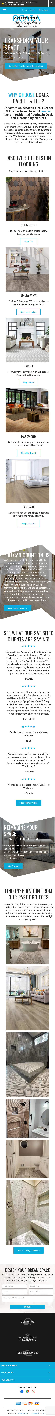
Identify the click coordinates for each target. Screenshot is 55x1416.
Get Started (13, 866)
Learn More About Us (17, 608)
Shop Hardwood (28, 453)
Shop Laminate (28, 523)
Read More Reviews (28, 802)
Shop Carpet (28, 382)
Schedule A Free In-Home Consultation (26, 66)
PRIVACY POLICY (23, 1413)
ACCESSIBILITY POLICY (39, 1413)
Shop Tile (28, 241)
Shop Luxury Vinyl (28, 312)
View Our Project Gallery (29, 1250)
